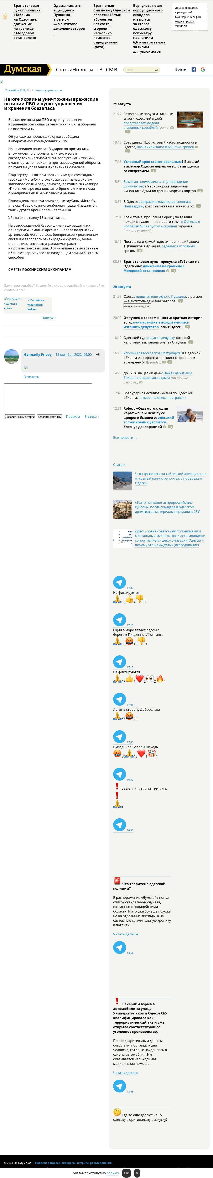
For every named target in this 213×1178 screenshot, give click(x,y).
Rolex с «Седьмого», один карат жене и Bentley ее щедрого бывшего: (146, 413)
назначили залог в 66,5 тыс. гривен (165, 147)
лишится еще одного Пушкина (161, 296)
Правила (73, 416)
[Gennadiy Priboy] (11, 362)
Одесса (130, 296)
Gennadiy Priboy (38, 354)
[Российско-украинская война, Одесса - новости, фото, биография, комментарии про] (15, 308)
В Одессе (131, 201)
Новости (82, 69)
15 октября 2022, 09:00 (74, 354)
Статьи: (119, 464)
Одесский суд (135, 337)
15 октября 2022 (14, 90)
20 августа (122, 286)
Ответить (31, 376)
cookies (113, 1173)
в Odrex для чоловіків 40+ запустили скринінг (162, 223)
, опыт (171, 327)
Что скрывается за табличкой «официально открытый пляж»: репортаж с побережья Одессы (171, 478)
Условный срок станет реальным (153, 161)
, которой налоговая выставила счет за (157, 340)
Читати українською (48, 90)
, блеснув (145, 424)
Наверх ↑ (49, 318)
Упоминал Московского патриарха (152, 353)
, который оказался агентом (168, 206)
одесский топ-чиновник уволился (149, 419)
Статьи (64, 69)
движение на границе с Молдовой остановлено (154, 268)
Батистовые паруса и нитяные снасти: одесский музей (148, 116)
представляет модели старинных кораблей (141, 125)
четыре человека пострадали (163, 397)
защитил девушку (160, 337)
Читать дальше (125, 934)
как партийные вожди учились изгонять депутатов (156, 324)
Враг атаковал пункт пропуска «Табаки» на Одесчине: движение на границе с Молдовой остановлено (27, 21)
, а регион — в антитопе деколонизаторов (163, 298)
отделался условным (178, 246)
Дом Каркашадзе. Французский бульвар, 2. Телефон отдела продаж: (188, 17)
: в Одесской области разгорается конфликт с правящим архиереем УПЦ (162, 358)
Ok (126, 1173)
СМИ (111, 69)
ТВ (100, 69)
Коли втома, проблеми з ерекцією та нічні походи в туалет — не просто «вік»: (158, 219)
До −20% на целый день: (143, 373)
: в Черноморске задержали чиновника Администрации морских (160, 188)
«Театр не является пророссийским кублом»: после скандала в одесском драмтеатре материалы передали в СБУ (167, 507)
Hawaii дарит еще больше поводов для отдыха (158, 375)
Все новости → (125, 437)
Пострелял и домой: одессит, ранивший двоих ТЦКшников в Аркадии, (161, 243)
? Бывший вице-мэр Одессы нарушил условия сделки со (162, 166)
